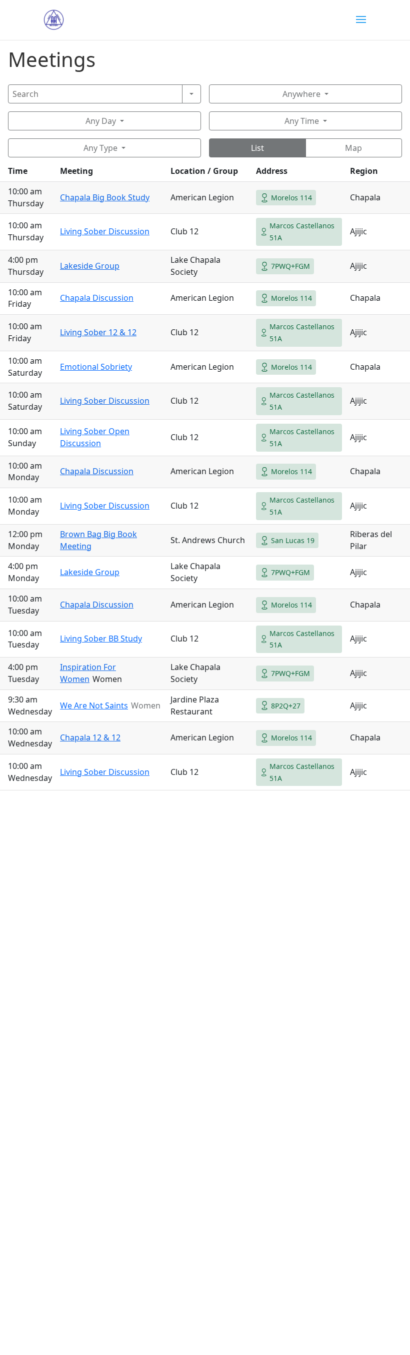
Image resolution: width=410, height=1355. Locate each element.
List (257, 147)
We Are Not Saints (94, 705)
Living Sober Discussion (105, 231)
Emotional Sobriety (96, 366)
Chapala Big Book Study (105, 197)
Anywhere (301, 93)
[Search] (191, 93)
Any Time (301, 120)
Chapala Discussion (97, 297)
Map (353, 147)
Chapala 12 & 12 (90, 737)
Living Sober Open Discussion (95, 437)
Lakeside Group (90, 265)
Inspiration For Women (88, 673)
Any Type (101, 147)
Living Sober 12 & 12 (98, 332)
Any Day (101, 120)
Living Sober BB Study (101, 638)
